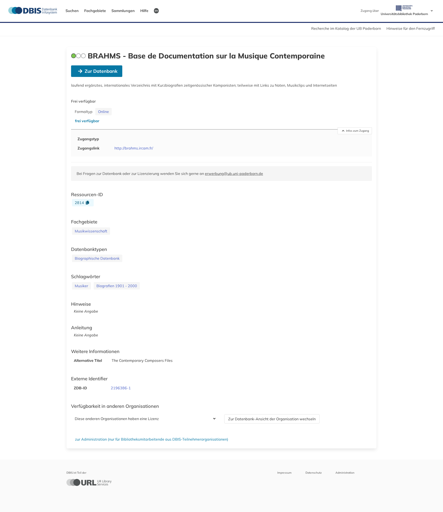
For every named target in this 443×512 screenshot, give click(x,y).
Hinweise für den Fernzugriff (410, 28)
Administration (344, 472)
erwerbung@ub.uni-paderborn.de (234, 173)
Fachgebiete (95, 10)
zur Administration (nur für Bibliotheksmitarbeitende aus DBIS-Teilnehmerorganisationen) (151, 439)
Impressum (284, 472)
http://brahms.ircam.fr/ (133, 148)
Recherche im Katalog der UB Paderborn (346, 28)
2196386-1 (121, 388)
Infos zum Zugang (357, 130)
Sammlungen (123, 10)
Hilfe (144, 10)
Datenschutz (313, 472)
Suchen (72, 10)
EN (156, 10)
